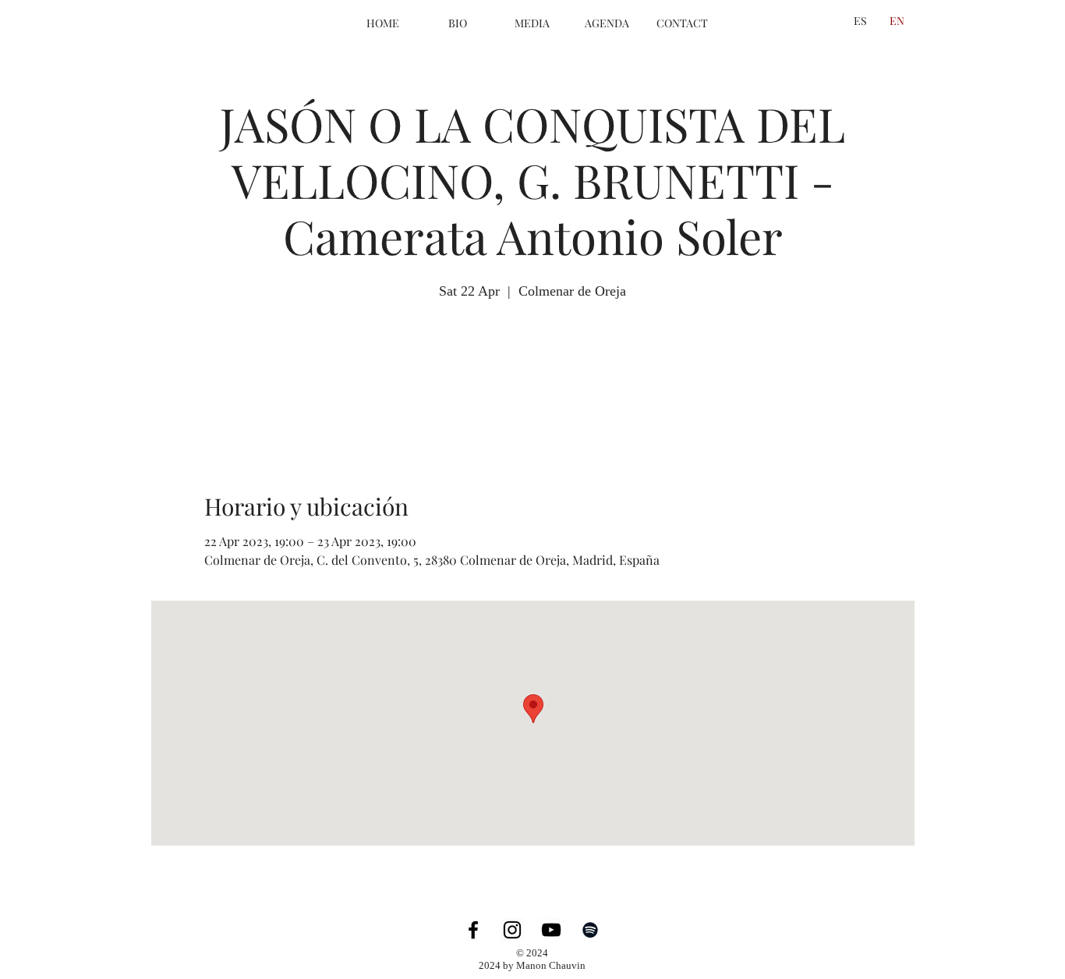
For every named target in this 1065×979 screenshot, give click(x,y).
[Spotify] (590, 930)
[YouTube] (551, 930)
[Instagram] (512, 930)
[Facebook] (473, 930)
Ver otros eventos (532, 376)
